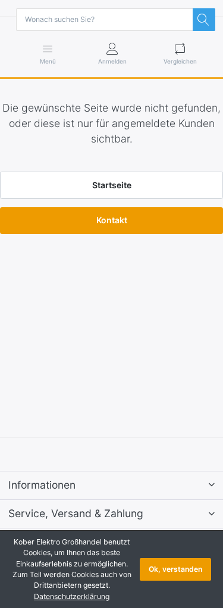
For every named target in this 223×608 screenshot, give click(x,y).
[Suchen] (204, 19)
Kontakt (111, 220)
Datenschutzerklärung (71, 596)
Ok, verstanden (175, 569)
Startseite (111, 185)
